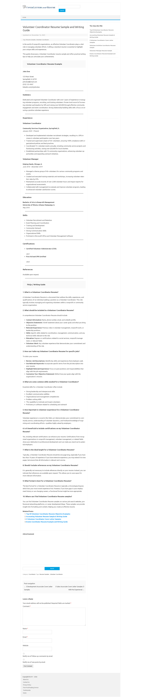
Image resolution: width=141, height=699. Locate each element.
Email (25, 637)
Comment (27, 606)
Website (25, 645)
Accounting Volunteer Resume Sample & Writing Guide (46, 516)
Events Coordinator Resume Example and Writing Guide (47, 522)
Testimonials (27, 690)
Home (24, 17)
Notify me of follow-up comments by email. (38, 656)
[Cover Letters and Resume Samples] (38, 8)
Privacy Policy (27, 685)
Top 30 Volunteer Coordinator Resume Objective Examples (48, 514)
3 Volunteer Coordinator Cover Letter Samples (43, 519)
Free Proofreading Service (30, 687)
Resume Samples (31, 39)
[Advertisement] (54, 548)
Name (25, 628)
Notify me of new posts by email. (34, 662)
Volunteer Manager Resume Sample (101, 50)
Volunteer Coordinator (42, 39)
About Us (25, 679)
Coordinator (32, 574)
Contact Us (26, 682)
